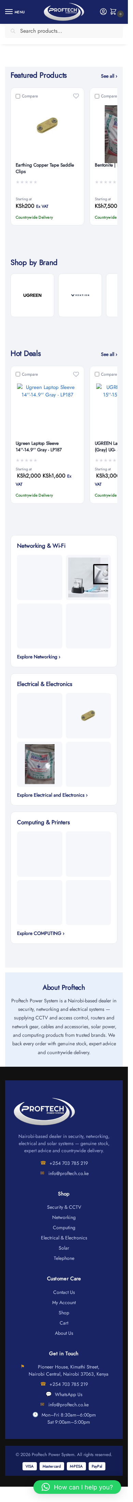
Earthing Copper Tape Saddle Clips (45, 168)
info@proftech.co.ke (68, 1173)
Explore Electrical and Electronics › (52, 795)
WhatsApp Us (69, 1394)
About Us (64, 1333)
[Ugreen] (32, 295)
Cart (64, 1322)
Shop (64, 1312)
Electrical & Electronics (64, 1237)
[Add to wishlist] (76, 96)
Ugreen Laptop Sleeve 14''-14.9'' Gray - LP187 (39, 446)
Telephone (64, 1258)
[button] (115, 12)
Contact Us (64, 1292)
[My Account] (103, 12)
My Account (64, 1302)
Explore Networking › (38, 656)
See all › (109, 76)
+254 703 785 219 (68, 1163)
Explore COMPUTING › (40, 933)
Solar (64, 1248)
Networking (64, 1217)
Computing (64, 1227)
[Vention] (80, 295)
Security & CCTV (64, 1207)
